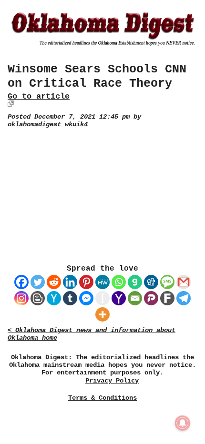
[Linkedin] (70, 282)
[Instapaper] (102, 298)
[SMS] (167, 282)
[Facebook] (21, 282)
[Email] (135, 298)
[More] (102, 314)
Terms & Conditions (102, 398)
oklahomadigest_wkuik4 (48, 124)
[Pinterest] (86, 282)
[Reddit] (54, 282)
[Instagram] (21, 298)
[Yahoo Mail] (119, 298)
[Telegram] (183, 298)
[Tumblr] (70, 298)
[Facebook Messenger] (86, 298)
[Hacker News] (54, 298)
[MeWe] (102, 282)
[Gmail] (183, 282)
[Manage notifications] (182, 423)
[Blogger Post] (38, 298)
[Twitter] (38, 282)
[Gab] (135, 282)
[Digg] (151, 282)
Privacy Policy (112, 380)
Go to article (39, 96)
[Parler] (151, 298)
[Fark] (167, 298)
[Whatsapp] (119, 282)
